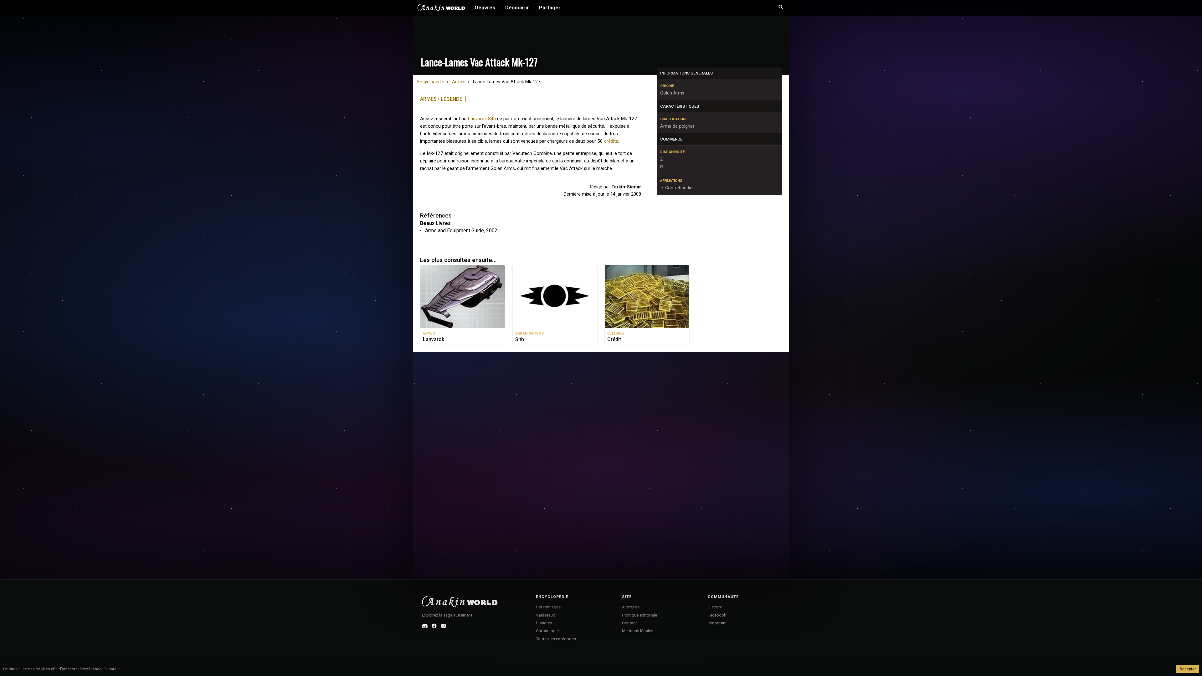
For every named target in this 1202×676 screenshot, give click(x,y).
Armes (458, 81)
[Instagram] (443, 626)
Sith (492, 118)
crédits (611, 141)
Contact (629, 622)
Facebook (717, 614)
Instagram (717, 622)
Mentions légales (637, 630)
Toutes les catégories (556, 638)
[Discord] (425, 626)
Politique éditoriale (639, 614)
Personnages (548, 606)
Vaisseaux (545, 614)
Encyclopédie (430, 81)
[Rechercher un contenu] (781, 8)
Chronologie (547, 630)
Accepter (1187, 669)
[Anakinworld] (441, 8)
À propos (631, 606)
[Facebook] (434, 626)
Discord (715, 606)
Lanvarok (477, 118)
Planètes (544, 622)
